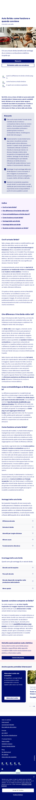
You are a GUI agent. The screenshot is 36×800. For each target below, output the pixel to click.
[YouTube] (7, 764)
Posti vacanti (5, 722)
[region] (18, 787)
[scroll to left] (31, 706)
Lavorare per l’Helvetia (8, 725)
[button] (18, 65)
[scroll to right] (34, 706)
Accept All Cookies (18, 790)
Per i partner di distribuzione (9, 735)
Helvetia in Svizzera (7, 744)
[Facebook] (3, 764)
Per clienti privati (6, 752)
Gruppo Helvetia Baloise (8, 746)
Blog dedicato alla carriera (9, 727)
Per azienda (5, 754)
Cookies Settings (18, 794)
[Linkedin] (15, 764)
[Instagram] (11, 764)
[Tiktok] (19, 766)
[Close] (34, 777)
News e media (5, 741)
